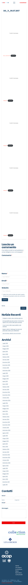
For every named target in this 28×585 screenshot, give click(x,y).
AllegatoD (5, 235)
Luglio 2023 (5, 435)
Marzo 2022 (5, 479)
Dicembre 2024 (6, 392)
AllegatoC (5, 190)
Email (4, 281)
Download (13, 55)
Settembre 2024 (6, 400)
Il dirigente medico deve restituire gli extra (13, 318)
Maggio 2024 (6, 408)
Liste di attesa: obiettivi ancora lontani (12, 333)
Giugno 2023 (5, 438)
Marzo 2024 (5, 414)
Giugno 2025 (5, 376)
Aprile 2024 (5, 411)
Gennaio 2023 (6, 452)
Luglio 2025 (5, 373)
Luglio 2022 (5, 468)
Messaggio (5, 508)
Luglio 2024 (5, 403)
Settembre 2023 (6, 430)
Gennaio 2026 (6, 359)
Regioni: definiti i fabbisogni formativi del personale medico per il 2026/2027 (12, 330)
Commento (7, 255)
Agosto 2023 (5, 433)
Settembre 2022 (6, 463)
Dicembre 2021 (6, 482)
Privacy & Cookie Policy (7, 583)
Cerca (3, 305)
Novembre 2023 (6, 425)
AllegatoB (5, 145)
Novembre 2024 (6, 395)
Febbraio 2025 (6, 386)
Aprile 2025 (5, 381)
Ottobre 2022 (6, 460)
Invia (14, 522)
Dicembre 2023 (6, 422)
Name (5, 273)
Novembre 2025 (6, 365)
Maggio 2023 (6, 441)
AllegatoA (5, 100)
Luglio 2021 (5, 484)
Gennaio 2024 (6, 419)
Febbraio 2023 (6, 449)
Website (5, 288)
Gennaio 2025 (6, 389)
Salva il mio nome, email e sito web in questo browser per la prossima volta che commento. (14, 295)
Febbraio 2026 (6, 357)
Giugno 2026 (6, 346)
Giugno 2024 (6, 405)
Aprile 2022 (5, 476)
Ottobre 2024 (6, 397)
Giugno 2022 (5, 471)
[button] (14, 2)
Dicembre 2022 (6, 454)
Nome (4, 495)
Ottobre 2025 (6, 367)
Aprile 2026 (5, 351)
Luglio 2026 (5, 343)
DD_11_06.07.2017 (6, 55)
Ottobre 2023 (6, 427)
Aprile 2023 (5, 444)
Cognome (17, 500)
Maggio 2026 (6, 348)
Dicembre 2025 (6, 362)
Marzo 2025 (5, 384)
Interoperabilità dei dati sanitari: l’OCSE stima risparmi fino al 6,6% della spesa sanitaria (13, 321)
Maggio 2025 (6, 378)
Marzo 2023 (5, 446)
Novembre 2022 (6, 457)
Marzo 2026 (5, 354)
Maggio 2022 (6, 473)
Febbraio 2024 (6, 416)
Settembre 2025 (6, 370)
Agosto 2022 (5, 465)
